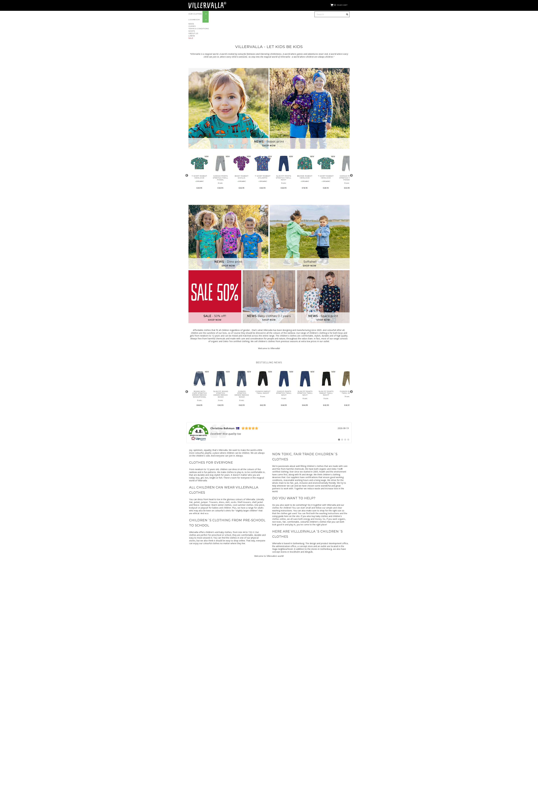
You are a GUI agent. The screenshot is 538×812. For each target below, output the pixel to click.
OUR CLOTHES (195, 14)
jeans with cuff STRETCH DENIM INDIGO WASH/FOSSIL (199, 394)
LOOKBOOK (194, 20)
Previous (186, 175)
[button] (339, 5)
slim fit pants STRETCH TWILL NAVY (283, 178)
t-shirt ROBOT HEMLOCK (199, 177)
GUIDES (191, 26)
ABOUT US (193, 33)
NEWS (191, 24)
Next (351, 175)
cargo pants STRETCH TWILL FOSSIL (220, 178)
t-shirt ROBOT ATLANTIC (262, 177)
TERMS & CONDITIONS (198, 29)
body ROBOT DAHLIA (241, 177)
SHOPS (191, 31)
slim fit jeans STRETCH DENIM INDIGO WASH (220, 394)
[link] (269, 432)
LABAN (191, 36)
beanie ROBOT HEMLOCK (304, 177)
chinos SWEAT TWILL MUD (347, 392)
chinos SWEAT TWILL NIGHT (262, 392)
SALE (190, 38)
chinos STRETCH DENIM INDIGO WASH (242, 394)
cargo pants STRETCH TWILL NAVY (284, 393)
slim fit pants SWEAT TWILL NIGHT (326, 393)
